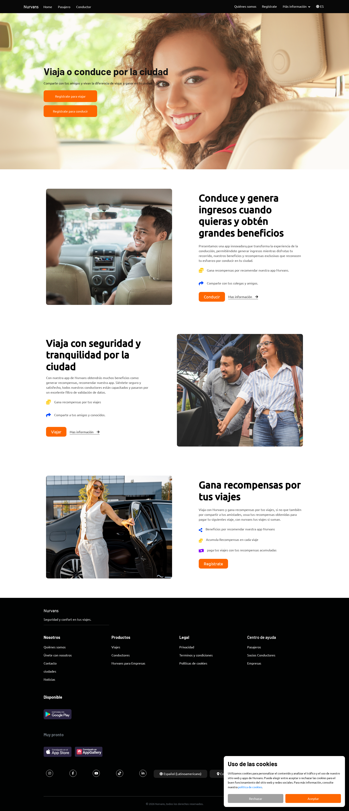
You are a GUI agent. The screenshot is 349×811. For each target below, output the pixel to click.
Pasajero (64, 7)
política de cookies (250, 787)
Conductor (83, 7)
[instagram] (49, 773)
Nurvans (31, 6)
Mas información (240, 297)
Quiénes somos (245, 6)
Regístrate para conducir (70, 111)
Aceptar (313, 798)
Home (47, 7)
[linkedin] (142, 773)
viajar (56, 431)
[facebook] (73, 773)
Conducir (212, 296)
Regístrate (269, 6)
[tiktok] (119, 773)
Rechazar (255, 798)
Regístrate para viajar (70, 96)
